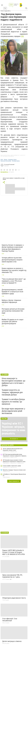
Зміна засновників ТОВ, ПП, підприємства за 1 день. (12, 576)
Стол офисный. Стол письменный (9, 620)
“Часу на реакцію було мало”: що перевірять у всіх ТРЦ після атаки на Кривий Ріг (14, 281)
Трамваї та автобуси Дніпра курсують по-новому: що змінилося (13, 401)
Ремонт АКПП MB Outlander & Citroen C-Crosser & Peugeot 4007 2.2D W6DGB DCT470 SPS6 (13, 552)
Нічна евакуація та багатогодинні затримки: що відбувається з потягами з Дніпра (13, 382)
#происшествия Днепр (6, 161)
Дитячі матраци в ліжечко (12, 641)
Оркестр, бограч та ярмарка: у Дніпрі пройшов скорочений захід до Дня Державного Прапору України (13, 248)
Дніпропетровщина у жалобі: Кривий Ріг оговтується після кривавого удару (12, 292)
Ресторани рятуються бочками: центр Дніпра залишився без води (13, 311)
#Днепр (5, 159)
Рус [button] (5, 8)
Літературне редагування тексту (14, 598)
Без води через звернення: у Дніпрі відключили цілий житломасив (13, 410)
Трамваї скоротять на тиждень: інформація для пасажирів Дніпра (12, 392)
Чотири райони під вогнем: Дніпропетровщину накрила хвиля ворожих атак (12, 260)
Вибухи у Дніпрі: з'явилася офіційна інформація (11, 301)
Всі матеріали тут (14, 438)
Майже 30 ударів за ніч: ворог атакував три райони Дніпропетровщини (13, 322)
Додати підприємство (14, 481)
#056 (2, 159)
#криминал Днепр (12, 159)
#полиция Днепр (16, 161)
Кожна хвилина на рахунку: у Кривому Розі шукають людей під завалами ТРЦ (14, 270)
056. (22, 36)
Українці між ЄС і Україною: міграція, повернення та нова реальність (13, 428)
